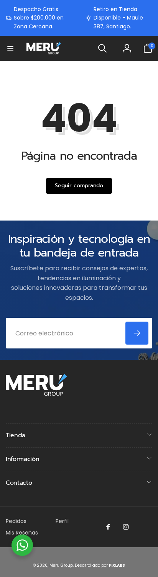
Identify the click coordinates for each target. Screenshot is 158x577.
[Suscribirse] (136, 333)
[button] (10, 48)
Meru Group (61, 565)
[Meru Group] (36, 393)
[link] (40, 18)
